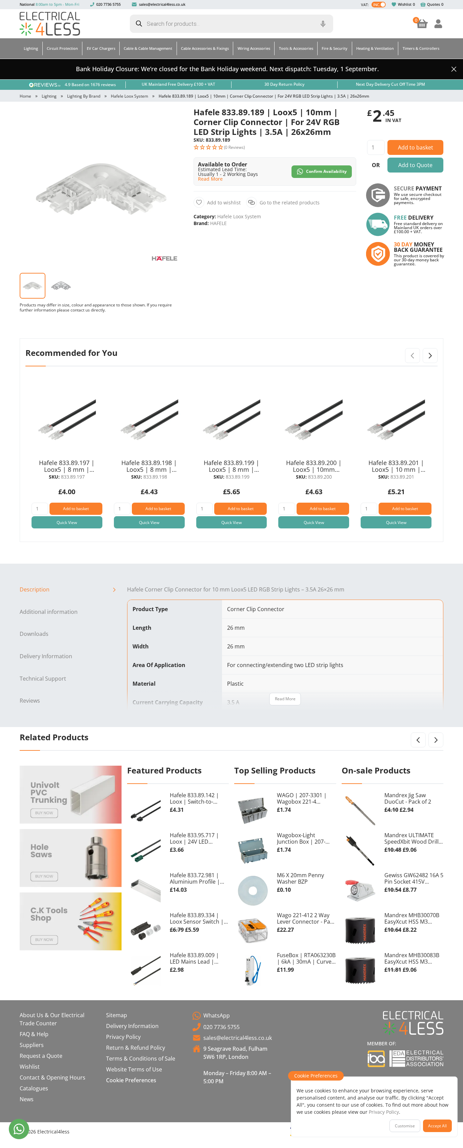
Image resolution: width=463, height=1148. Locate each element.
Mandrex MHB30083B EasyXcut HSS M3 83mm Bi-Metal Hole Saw (411, 959)
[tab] (71, 590)
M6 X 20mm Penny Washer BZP (300, 878)
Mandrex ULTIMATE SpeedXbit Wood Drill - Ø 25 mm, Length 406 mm (413, 839)
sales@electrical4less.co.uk (162, 4)
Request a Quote (41, 1056)
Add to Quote (415, 165)
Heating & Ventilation (375, 48)
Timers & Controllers (421, 48)
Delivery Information (46, 656)
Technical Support (43, 678)
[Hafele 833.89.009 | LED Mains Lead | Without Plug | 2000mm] (145, 970)
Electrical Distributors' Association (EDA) (416, 1058)
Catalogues (34, 1088)
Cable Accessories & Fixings (205, 48)
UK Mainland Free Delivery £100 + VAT (178, 84)
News (27, 1099)
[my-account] (438, 23)
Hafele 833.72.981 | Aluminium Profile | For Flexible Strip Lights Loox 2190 (199, 879)
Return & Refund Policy (135, 1047)
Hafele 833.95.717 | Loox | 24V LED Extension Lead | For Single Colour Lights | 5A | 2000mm (197, 839)
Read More (285, 699)
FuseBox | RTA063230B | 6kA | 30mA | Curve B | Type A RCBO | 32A (306, 959)
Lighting (31, 48)
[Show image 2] (61, 286)
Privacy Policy (123, 1037)
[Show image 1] (32, 286)
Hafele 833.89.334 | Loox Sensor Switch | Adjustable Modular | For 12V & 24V (197, 919)
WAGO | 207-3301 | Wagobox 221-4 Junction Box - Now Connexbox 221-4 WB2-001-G (306, 799)
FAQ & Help (34, 1034)
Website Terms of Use (134, 1069)
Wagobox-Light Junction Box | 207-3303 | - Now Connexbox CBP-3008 (304, 839)
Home (25, 96)
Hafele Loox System (129, 96)
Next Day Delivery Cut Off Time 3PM (390, 84)
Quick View (67, 522)
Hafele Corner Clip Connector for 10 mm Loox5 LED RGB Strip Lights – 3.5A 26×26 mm (235, 589)
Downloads (34, 634)
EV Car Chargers (101, 48)
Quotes (433, 4)
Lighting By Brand (83, 96)
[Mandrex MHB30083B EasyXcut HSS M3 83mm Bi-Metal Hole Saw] (360, 970)
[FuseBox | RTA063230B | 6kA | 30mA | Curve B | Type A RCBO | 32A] (252, 970)
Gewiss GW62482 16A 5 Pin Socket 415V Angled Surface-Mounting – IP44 (413, 879)
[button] (171, 119)
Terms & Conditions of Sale (140, 1058)
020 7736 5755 (108, 4)
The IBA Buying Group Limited (376, 1059)
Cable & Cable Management (148, 48)
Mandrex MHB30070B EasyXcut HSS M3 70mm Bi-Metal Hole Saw (411, 919)
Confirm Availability (326, 171)
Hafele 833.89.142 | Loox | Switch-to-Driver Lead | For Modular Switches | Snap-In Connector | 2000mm (196, 799)
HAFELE (218, 223)
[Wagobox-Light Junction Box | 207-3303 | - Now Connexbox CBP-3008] (252, 850)
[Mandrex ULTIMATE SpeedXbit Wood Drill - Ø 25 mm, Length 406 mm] (360, 850)
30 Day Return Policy (284, 84)
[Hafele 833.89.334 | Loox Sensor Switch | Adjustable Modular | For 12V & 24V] (145, 930)
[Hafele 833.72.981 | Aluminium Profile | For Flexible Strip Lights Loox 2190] (145, 890)
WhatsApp (216, 1015)
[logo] (50, 24)
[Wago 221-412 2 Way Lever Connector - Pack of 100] (252, 930)
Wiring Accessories (254, 48)
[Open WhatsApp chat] (19, 1129)
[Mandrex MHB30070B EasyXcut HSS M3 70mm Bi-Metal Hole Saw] (360, 930)
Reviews (30, 700)
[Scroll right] (430, 355)
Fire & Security (334, 48)
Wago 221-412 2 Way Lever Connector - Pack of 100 (306, 919)
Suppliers (32, 1045)
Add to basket (415, 147)
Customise (405, 1126)
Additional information (49, 612)
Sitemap (116, 1015)
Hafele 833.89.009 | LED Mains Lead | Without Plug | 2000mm (194, 959)
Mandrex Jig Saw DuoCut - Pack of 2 (407, 798)
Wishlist (404, 4)
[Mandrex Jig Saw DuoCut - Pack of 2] (360, 810)
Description (34, 589)
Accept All (437, 1126)
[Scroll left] (418, 739)
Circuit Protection (62, 48)
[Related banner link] (71, 795)
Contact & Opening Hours (52, 1077)
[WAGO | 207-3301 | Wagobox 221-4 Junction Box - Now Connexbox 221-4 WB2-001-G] (252, 810)
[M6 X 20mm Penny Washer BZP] (252, 890)
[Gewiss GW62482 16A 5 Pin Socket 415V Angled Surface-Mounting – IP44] (360, 890)
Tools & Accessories (296, 48)
